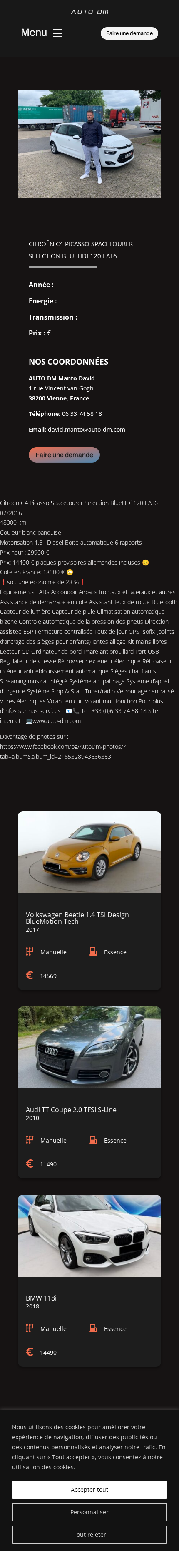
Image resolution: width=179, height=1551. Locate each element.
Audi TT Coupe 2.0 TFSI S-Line (71, 1109)
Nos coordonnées (68, 361)
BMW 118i (41, 1298)
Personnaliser (89, 1512)
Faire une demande (129, 33)
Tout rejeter (89, 1534)
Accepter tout (89, 1489)
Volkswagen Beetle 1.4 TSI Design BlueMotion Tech (77, 918)
